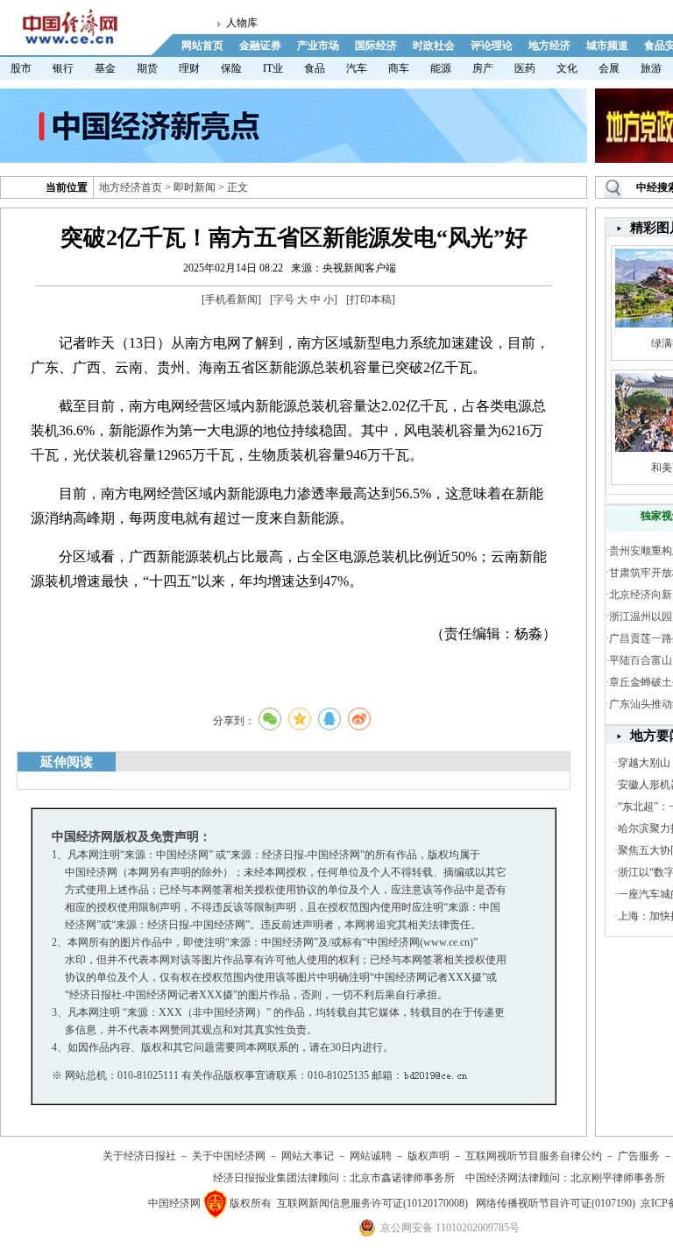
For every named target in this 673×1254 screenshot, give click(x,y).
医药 (524, 68)
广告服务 (639, 1156)
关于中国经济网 (229, 1156)
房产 (482, 68)
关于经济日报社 (139, 1156)
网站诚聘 (371, 1156)
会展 (609, 68)
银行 (63, 68)
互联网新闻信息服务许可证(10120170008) (372, 1203)
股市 (21, 68)
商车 (398, 68)
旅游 (651, 68)
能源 (440, 68)
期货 (147, 68)
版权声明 (428, 1156)
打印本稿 (371, 299)
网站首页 (202, 45)
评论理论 (492, 45)
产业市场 (318, 45)
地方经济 (549, 45)
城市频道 (607, 45)
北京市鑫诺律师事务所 (402, 1178)
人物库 (242, 23)
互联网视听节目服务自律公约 (533, 1156)
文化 (566, 68)
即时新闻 (195, 187)
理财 (189, 68)
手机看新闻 (231, 299)
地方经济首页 (130, 187)
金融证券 (260, 45)
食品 (314, 68)
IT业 (273, 68)
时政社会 (434, 45)
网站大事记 (307, 1156)
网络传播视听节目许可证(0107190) (555, 1203)
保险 (231, 68)
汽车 (356, 68)
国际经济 (376, 45)
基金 (105, 68)
